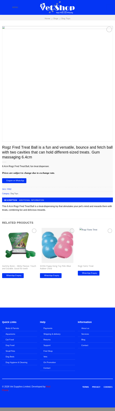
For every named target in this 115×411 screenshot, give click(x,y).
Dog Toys (65, 18)
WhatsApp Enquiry (13, 275)
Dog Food (10, 345)
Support (46, 345)
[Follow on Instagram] (65, 387)
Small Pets (10, 351)
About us (85, 328)
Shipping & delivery (51, 334)
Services (85, 334)
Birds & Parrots (12, 328)
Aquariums (10, 334)
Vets (45, 357)
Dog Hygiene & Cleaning (16, 362)
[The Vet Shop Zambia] (57, 7)
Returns (46, 339)
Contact (46, 368)
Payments (47, 328)
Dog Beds (10, 357)
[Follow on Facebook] (62, 387)
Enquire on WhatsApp (15, 180)
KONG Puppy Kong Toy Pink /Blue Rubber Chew (55, 267)
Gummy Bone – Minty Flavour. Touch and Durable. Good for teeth (19, 267)
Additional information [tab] (31, 200)
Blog (83, 339)
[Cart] (109, 7)
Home (47, 18)
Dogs (55, 18)
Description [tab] (10, 200)
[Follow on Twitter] (69, 387)
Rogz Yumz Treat (86, 266)
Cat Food (10, 339)
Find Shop (48, 351)
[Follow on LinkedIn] (72, 387)
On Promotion (49, 362)
